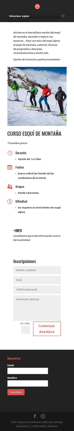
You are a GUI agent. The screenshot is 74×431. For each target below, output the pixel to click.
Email (10, 365)
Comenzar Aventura (47, 329)
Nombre (12, 377)
